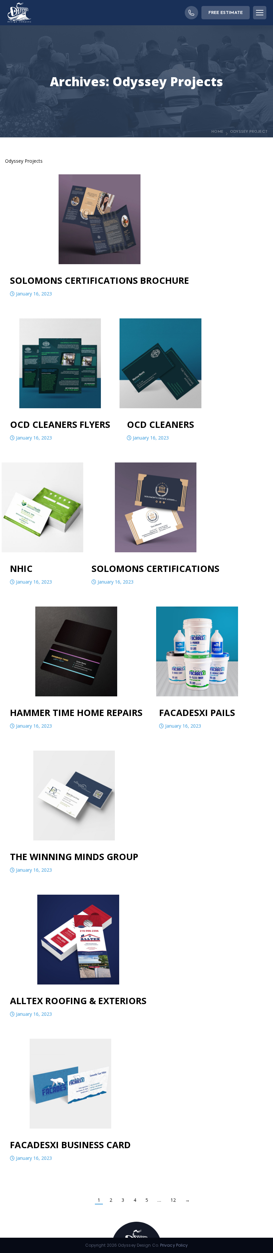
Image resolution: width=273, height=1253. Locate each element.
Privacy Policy (174, 1245)
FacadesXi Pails (197, 712)
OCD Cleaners (160, 424)
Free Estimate (225, 13)
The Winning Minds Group (74, 856)
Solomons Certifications (155, 568)
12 (173, 1200)
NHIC (21, 568)
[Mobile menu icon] (259, 12)
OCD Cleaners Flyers (60, 424)
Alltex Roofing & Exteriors (78, 1000)
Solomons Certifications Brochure (99, 280)
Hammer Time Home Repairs (76, 712)
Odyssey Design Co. (138, 1245)
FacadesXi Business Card (70, 1145)
